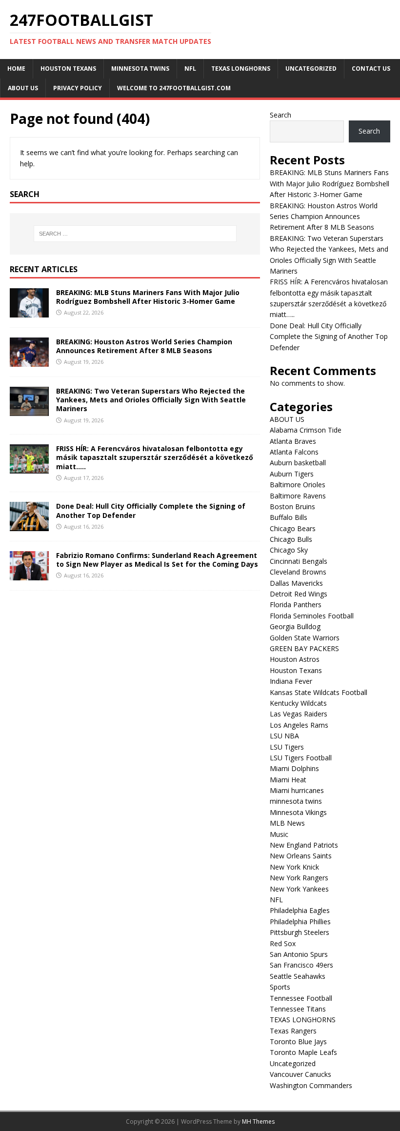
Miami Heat (288, 779)
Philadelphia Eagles (300, 910)
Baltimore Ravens (298, 495)
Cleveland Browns (298, 571)
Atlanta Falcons (294, 451)
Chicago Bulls (291, 539)
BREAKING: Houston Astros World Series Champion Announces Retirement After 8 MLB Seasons (144, 346)
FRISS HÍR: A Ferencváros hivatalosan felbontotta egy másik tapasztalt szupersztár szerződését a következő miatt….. (154, 457)
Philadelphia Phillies (300, 921)
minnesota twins (140, 68)
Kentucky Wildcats (298, 703)
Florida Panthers (295, 604)
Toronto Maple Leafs (303, 1052)
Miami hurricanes (297, 790)
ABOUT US (23, 88)
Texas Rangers (293, 1030)
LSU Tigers (287, 747)
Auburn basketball (298, 462)
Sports (280, 987)
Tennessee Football (301, 998)
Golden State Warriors (305, 637)
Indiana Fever (291, 681)
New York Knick (294, 867)
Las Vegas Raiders (298, 713)
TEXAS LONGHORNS (240, 68)
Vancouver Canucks (300, 1074)
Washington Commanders (311, 1085)
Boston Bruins (292, 506)
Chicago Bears (293, 528)
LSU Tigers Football (301, 757)
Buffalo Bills (288, 517)
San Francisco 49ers (301, 965)
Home (16, 68)
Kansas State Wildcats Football (318, 692)
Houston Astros (295, 659)
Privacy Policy (77, 88)
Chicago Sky (289, 550)
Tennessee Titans (298, 1008)
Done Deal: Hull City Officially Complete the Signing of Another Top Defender (150, 510)
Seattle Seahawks (297, 976)
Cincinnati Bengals (298, 561)
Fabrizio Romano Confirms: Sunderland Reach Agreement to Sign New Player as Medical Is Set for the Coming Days (157, 560)
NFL (190, 68)
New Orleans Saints (301, 855)
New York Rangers (299, 877)
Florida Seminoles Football (312, 615)
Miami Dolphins (294, 768)
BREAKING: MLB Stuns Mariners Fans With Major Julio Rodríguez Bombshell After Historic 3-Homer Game (148, 297)
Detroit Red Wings (298, 593)
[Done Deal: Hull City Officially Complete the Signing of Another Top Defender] (29, 525)
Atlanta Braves (293, 441)
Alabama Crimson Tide (305, 430)
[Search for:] (135, 233)
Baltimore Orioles (297, 484)
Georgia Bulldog (295, 626)
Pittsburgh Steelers (299, 932)
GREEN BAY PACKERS (304, 648)
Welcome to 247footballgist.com (174, 88)
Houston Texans (68, 68)
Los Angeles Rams (299, 725)
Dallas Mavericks (296, 583)
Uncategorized (311, 68)
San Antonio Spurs (299, 954)
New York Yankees (299, 888)
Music (279, 834)
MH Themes (258, 1121)
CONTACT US (371, 68)
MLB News (287, 823)
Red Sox (283, 943)
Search (280, 114)
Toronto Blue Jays (298, 1041)
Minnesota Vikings (298, 812)
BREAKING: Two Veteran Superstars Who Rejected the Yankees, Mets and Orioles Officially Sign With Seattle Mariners (151, 399)
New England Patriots (304, 845)
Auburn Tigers (292, 473)
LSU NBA (284, 735)
